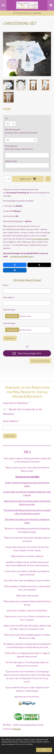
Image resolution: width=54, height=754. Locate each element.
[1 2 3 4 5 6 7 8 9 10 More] (7, 179)
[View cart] (50, 5)
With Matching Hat (12, 129)
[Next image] (47, 54)
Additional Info (11, 161)
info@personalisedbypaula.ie (22, 256)
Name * (6, 285)
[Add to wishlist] (48, 179)
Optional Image (9, 309)
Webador (17, 729)
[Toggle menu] (3, 5)
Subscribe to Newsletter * (16, 403)
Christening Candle (41, 239)
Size (6, 118)
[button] (8, 84)
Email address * (9, 297)
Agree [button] (44, 750)
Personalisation (11, 146)
